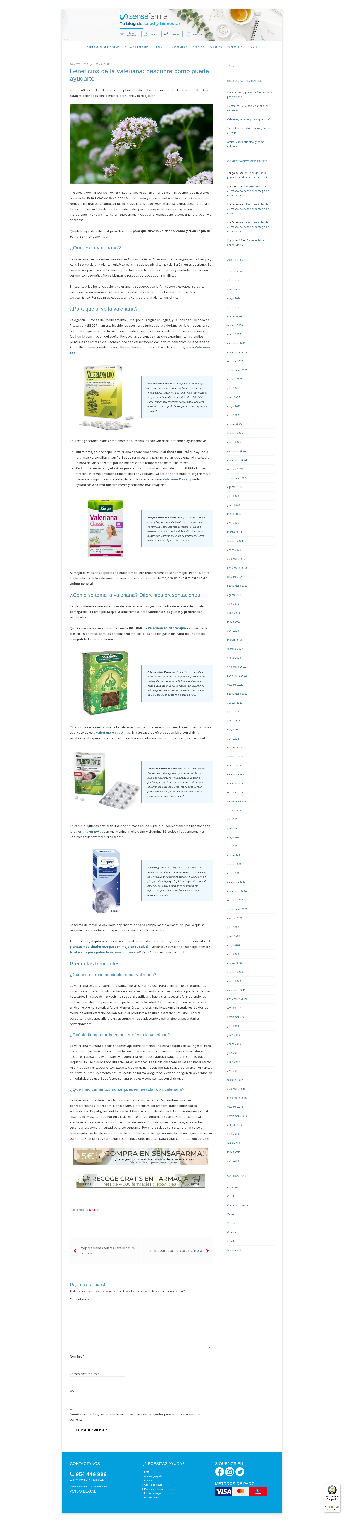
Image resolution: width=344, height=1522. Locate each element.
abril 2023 (233, 630)
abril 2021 (233, 846)
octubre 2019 (235, 1008)
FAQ (146, 1472)
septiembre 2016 (237, 1116)
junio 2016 (233, 1142)
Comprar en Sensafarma (103, 47)
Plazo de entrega (153, 1489)
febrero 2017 (235, 1080)
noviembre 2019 (237, 999)
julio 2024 (233, 496)
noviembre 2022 (237, 675)
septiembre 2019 (237, 1017)
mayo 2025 (234, 406)
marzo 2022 (234, 747)
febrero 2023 (235, 648)
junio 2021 (233, 828)
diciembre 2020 (236, 882)
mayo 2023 (234, 621)
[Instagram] (229, 1471)
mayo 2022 (234, 729)
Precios (148, 1480)
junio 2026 (233, 289)
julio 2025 (233, 388)
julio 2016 (233, 1133)
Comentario (80, 1299)
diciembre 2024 (236, 451)
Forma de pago (152, 1493)
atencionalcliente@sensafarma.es (88, 1486)
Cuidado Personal (137, 47)
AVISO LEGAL (83, 1491)
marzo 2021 (234, 855)
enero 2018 (234, 1044)
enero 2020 (234, 981)
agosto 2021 (235, 810)
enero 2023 (234, 657)
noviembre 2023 (237, 567)
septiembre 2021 (237, 801)
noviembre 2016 (237, 1097)
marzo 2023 (234, 639)
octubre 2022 (235, 684)
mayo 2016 (234, 1151)
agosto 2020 (235, 918)
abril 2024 (233, 523)
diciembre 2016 (236, 1088)
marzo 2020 (234, 963)
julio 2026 (233, 280)
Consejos (215, 47)
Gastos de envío (153, 1485)
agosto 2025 (235, 379)
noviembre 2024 (237, 460)
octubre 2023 (235, 576)
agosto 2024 (235, 487)
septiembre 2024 (237, 478)
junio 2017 (233, 1061)
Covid (253, 47)
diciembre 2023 (236, 559)
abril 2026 (233, 307)
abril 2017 (233, 1071)
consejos (232, 1187)
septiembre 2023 (237, 585)
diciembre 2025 (236, 343)
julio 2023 (233, 603)
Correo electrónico (84, 1374)
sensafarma (103, 64)
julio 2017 (233, 1053)
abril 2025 (233, 415)
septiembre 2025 (237, 370)
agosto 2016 (235, 1124)
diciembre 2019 (236, 990)
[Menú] (338, 1486)
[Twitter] (240, 1471)
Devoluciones (151, 1497)
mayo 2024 (234, 514)
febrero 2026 (235, 325)
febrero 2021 (235, 864)
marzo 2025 (234, 424)
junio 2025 (233, 397)
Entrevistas (236, 47)
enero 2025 (234, 442)
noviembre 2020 (237, 891)
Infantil (160, 47)
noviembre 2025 (237, 352)
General (94, 1209)
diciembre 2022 (236, 666)
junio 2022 (233, 720)
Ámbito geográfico (154, 1476)
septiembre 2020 (237, 909)
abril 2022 (233, 738)
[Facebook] (219, 1471)
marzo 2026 (234, 316)
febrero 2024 (235, 541)
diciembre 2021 (236, 774)
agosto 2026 (235, 271)
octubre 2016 (235, 1106)
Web (73, 1391)
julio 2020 (233, 927)
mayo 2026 (234, 298)
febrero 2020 (235, 972)
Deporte (198, 47)
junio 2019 (233, 1035)
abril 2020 (233, 954)
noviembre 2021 (237, 783)
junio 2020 (233, 936)
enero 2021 (234, 873)
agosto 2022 (235, 702)
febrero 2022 (235, 756)
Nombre (77, 1356)
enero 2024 (234, 550)
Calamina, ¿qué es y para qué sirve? (249, 119)
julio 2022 (233, 711)
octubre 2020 (235, 900)
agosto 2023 (235, 595)
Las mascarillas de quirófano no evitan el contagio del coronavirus (248, 191)
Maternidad (179, 47)
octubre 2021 (235, 792)
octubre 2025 (235, 361)
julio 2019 (233, 1026)
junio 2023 (233, 612)
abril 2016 (233, 1160)
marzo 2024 (234, 532)
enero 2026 (234, 334)
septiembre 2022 (237, 693)
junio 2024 (233, 505)
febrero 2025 (235, 433)
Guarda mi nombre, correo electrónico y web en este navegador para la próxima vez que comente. (135, 1417)
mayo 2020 (234, 945)
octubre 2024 (235, 469)
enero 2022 (234, 765)
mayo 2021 (234, 837)
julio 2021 (233, 819)
